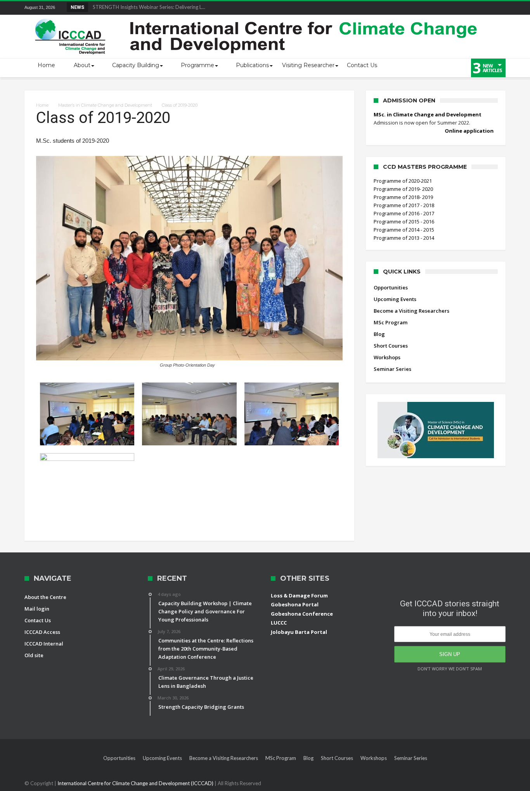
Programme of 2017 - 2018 (404, 205)
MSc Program (390, 322)
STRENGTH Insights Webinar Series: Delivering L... (147, 7)
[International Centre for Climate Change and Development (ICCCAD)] (257, 17)
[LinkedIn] (442, 8)
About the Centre (45, 597)
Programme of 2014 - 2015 (404, 229)
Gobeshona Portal (295, 604)
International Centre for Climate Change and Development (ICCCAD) (136, 783)
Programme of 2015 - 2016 (404, 221)
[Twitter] (427, 8)
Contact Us (37, 620)
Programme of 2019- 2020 (403, 188)
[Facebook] (413, 8)
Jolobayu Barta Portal (299, 631)
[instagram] (499, 8)
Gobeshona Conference (302, 613)
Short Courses (391, 345)
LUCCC (279, 622)
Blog (379, 334)
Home (42, 105)
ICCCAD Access (42, 631)
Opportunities (391, 287)
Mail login (36, 608)
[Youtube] (470, 8)
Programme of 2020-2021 (403, 180)
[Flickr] (456, 8)
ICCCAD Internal (43, 643)
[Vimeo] (485, 8)
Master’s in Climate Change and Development (105, 105)
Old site (33, 655)
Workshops (387, 357)
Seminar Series (392, 368)
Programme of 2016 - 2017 (404, 213)
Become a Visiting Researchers (411, 310)
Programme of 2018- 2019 (403, 197)
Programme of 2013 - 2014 (404, 237)
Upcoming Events (395, 299)
